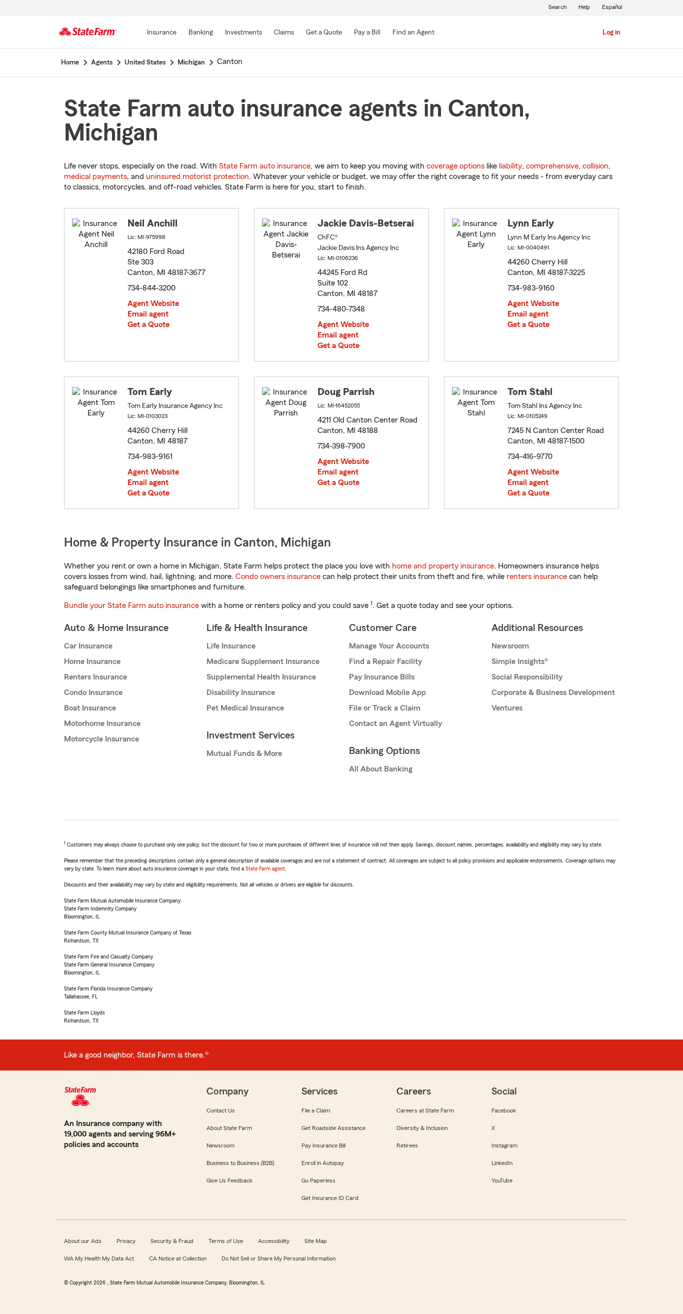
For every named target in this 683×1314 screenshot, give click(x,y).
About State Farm (229, 1128)
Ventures (507, 708)
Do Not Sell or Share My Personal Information (279, 1259)
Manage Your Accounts (389, 646)
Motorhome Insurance (102, 724)
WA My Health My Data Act (99, 1259)
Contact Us (220, 1111)
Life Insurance (231, 646)
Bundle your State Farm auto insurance (131, 606)
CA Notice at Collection (177, 1259)
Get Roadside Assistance (334, 1128)
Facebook (504, 1111)
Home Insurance (92, 662)
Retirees (407, 1145)
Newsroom (510, 646)
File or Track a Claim (384, 708)
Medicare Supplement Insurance (263, 662)
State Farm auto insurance (264, 166)
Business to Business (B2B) (240, 1163)
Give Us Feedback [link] (229, 1181)
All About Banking (380, 769)
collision (595, 166)
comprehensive (552, 166)
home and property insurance (443, 566)
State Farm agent (265, 869)
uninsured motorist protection (197, 176)
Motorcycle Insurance (101, 739)
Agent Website (153, 304)
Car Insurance (88, 646)
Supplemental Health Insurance (261, 677)
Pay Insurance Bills (381, 677)
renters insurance (536, 576)
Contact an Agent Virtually (395, 724)
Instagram (505, 1145)
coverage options (455, 166)
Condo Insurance (93, 692)
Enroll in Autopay (323, 1163)
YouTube (502, 1181)
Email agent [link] (148, 314)
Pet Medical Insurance (245, 708)
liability (510, 166)
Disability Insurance (240, 692)
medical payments (95, 176)
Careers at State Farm (425, 1111)
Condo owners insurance (278, 576)
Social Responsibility (527, 677)
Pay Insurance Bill (324, 1145)
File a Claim (316, 1111)
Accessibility (274, 1241)
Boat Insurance (90, 708)
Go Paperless (319, 1181)
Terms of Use (225, 1241)
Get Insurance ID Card (330, 1198)
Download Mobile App (387, 692)
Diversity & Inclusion (422, 1128)
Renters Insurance (95, 677)
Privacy (126, 1241)
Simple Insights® (520, 662)
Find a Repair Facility (385, 662)
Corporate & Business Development (553, 692)
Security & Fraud (172, 1241)
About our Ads (83, 1241)
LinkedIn (502, 1163)
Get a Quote (149, 324)
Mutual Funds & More (244, 754)
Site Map (315, 1241)
